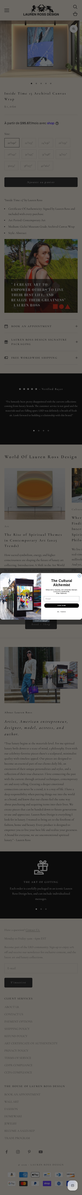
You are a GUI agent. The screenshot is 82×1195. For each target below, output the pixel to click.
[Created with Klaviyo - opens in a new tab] (41, 621)
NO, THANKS (61, 611)
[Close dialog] (79, 575)
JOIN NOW (61, 605)
